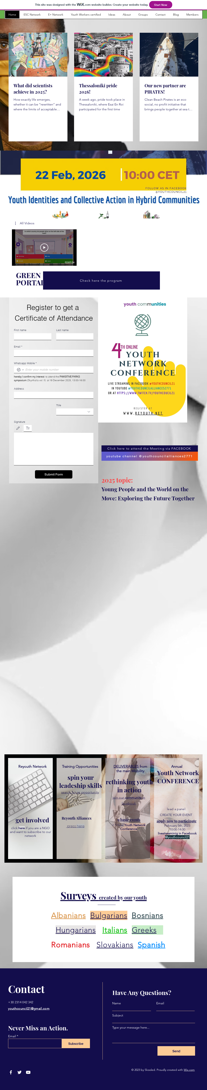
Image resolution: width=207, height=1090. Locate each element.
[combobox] (75, 411)
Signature (19, 421)
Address (19, 388)
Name (116, 1003)
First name (20, 330)
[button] (24, 223)
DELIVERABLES (127, 766)
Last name (62, 330)
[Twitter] (19, 1072)
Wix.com (189, 1070)
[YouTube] (28, 1072)
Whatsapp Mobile (25, 363)
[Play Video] (44, 248)
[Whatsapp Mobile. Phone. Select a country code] (20, 369)
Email (18, 346)
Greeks (144, 930)
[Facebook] (11, 1072)
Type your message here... (130, 1027)
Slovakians (114, 944)
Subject (117, 1015)
